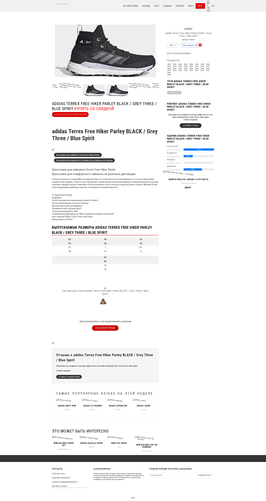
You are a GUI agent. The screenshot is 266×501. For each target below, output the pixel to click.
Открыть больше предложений (70, 114)
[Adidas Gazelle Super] (91, 438)
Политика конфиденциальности (64, 482)
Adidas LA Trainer (92, 406)
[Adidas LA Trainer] (92, 401)
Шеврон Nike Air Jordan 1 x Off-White (188, 179)
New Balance (64, 449)
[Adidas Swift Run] (67, 401)
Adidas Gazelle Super (91, 443)
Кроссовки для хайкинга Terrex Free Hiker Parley (78, 155)
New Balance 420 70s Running (147, 446)
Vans (119, 447)
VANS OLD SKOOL (119, 443)
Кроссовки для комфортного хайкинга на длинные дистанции (84, 160)
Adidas (67, 410)
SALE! (200, 6)
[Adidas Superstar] (118, 401)
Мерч (191, 6)
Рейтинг (180, 6)
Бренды (146, 6)
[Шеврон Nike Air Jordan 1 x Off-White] (188, 174)
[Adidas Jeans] (143, 401)
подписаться (204, 475)
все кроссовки (130, 6)
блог (156, 6)
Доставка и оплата (59, 486)
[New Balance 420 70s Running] (147, 439)
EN (213, 6)
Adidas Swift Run (67, 406)
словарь (167, 6)
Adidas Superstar (118, 406)
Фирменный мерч (188, 183)
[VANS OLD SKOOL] (119, 438)
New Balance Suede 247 (64, 444)
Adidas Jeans (143, 406)
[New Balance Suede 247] (64, 438)
